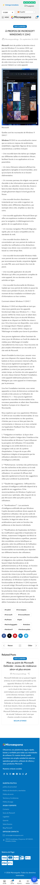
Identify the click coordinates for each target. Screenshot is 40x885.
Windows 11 (6, 140)
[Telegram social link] (26, 636)
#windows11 (9, 629)
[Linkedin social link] (20, 636)
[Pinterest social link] (15, 636)
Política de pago (8, 802)
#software (8, 620)
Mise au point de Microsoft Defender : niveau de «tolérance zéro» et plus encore (20, 666)
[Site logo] (21, 17)
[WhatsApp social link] (23, 774)
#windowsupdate (24, 629)
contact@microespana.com (14, 835)
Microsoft (5, 45)
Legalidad (6, 817)
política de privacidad (10, 787)
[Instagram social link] (10, 774)
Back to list (20, 645)
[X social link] (9, 636)
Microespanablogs (12, 39)
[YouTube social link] (13, 774)
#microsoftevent (24, 615)
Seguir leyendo (20, 721)
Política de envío (8, 794)
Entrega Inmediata (11, 5)
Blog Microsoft (7, 828)
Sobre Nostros (7, 824)
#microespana (21, 610)
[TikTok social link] (26, 774)
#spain (19, 620)
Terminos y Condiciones (10, 798)
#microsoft (8, 615)
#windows (26, 624)
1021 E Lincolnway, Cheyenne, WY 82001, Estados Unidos (19, 840)
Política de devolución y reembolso (14, 791)
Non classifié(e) (20, 26)
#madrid (8, 610)
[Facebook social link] (4, 636)
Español (22, 12)
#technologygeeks (11, 624)
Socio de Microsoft (9, 813)
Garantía (5, 820)
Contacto (6, 809)
